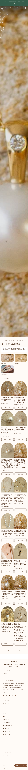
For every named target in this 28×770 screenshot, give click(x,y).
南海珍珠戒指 (17, 363)
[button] (2, 7)
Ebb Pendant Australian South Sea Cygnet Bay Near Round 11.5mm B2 (20, 563)
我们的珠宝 (6, 340)
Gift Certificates (6, 762)
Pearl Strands (6, 719)
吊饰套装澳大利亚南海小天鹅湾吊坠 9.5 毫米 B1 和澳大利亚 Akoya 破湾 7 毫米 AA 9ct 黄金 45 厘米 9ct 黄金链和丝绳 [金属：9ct (7, 464)
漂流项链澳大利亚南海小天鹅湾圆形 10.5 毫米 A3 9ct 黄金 (7, 562)
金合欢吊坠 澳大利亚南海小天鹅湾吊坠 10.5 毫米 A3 (7, 399)
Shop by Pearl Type (7, 734)
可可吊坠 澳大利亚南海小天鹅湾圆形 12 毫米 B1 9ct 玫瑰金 (20, 532)
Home (2, 340)
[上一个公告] (2, 2)
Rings (4, 716)
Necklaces (5, 710)
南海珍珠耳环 (3, 363)
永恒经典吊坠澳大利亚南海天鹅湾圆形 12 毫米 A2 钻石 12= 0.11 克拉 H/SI (7, 594)
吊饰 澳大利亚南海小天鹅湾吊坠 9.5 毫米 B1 (20, 429)
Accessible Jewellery (8, 725)
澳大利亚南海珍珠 (12, 340)
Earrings (5, 713)
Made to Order (6, 768)
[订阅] (23, 673)
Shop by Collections (7, 703)
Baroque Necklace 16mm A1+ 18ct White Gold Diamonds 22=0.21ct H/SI (7, 431)
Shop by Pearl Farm (7, 737)
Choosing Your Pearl (7, 755)
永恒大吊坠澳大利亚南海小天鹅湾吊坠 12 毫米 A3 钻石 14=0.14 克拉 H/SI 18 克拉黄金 (20, 595)
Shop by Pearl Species (8, 731)
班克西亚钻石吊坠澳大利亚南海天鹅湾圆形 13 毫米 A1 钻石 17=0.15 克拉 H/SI (20, 400)
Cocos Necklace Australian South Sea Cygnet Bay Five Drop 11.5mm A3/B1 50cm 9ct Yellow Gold (20, 498)
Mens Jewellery (6, 722)
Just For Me (5, 765)
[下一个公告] (25, 2)
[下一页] (23, 650)
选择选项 (7, 408)
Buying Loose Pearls (7, 752)
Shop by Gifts (6, 728)
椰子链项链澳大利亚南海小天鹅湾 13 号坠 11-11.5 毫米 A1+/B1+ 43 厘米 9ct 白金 (7, 532)
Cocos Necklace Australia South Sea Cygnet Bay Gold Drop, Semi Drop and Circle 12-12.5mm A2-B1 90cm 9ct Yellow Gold (7, 499)
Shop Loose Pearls (7, 744)
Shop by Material (6, 741)
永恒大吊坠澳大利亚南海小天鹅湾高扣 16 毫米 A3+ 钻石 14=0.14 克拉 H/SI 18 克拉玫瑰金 (7, 626)
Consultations (6, 759)
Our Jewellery (6, 707)
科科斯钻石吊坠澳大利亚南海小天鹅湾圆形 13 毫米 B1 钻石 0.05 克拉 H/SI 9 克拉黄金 (20, 462)
